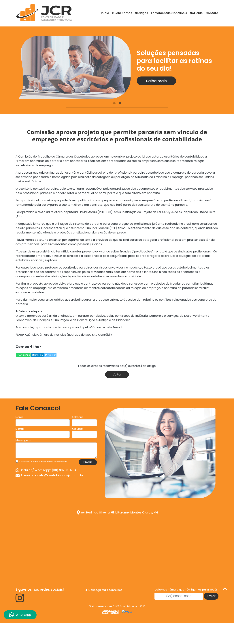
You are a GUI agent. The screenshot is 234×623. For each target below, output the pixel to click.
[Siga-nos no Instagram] (20, 601)
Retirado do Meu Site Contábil (89, 335)
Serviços (141, 13)
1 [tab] (114, 103)
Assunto (77, 429)
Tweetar (51, 354)
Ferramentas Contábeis (169, 13)
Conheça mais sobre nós (105, 590)
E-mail (20, 429)
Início (105, 13)
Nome (20, 417)
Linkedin (38, 354)
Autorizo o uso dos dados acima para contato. (43, 461)
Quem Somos (122, 13)
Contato (211, 13)
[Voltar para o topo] (225, 589)
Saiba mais (156, 80)
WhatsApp (24, 354)
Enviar (87, 462)
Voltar (117, 374)
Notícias (196, 13)
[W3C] (127, 612)
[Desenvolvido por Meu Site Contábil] (110, 612)
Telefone (78, 417)
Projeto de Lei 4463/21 (157, 212)
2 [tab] (120, 103)
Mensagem (23, 440)
